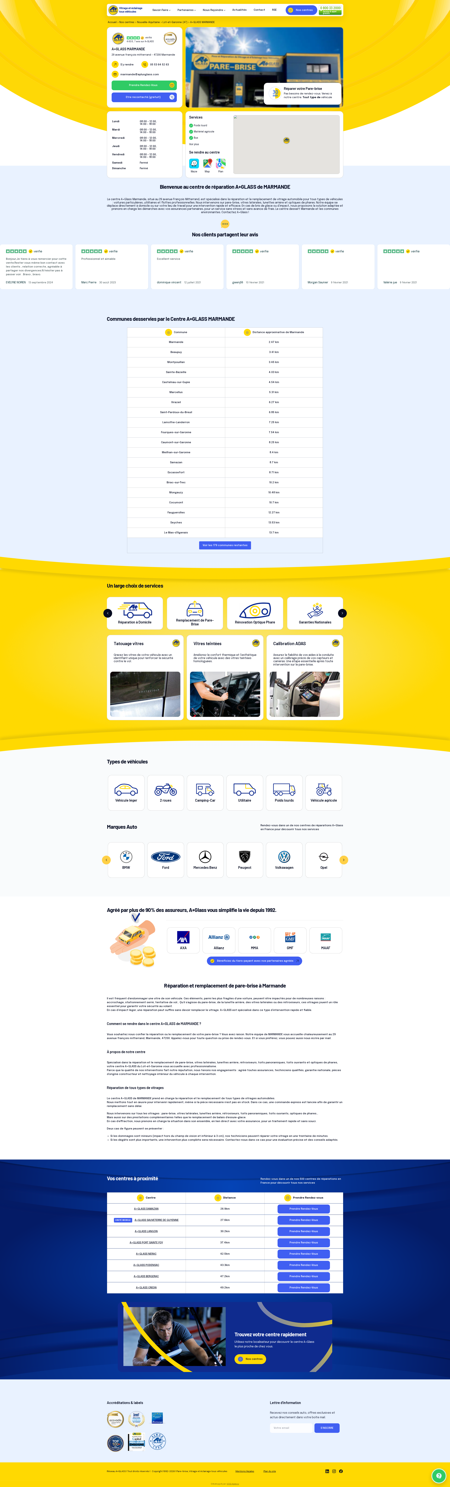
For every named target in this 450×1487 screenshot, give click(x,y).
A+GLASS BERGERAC (146, 1276)
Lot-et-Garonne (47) (175, 22)
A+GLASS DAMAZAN (146, 1209)
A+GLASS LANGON (146, 1231)
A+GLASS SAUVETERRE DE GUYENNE (157, 1220)
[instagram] (334, 1471)
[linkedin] (327, 1471)
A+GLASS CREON (146, 1287)
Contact (259, 10)
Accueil (112, 22)
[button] (107, 613)
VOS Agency (233, 1483)
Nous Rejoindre (213, 10)
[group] (126, 860)
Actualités (239, 10)
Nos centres (126, 22)
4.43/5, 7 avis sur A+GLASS (140, 42)
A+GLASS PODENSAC (146, 1265)
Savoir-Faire (160, 10)
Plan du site (269, 1471)
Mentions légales (245, 1471)
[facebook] (341, 1471)
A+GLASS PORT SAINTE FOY (146, 1242)
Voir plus (194, 144)
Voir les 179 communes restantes (225, 545)
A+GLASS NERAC (146, 1254)
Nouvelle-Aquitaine (148, 22)
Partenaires (186, 10)
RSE (274, 10)
